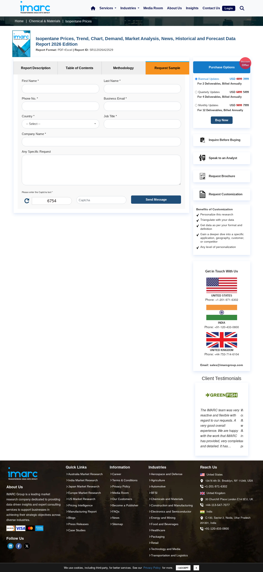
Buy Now (221, 120)
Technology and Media (165, 549)
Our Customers (122, 499)
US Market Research (81, 499)
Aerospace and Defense (166, 474)
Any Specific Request (36, 151)
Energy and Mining (163, 517)
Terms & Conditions (124, 480)
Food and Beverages (164, 524)
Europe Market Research (84, 492)
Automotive (158, 486)
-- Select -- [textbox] (33, 124)
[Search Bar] (242, 8)
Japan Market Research (83, 486)
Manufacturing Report (82, 511)
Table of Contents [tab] (79, 68)
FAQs (115, 511)
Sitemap (117, 524)
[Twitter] (27, 546)
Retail (154, 542)
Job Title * (110, 116)
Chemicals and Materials (167, 499)
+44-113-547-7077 (217, 505)
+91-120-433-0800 (216, 528)
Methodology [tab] (123, 68)
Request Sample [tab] (167, 68)
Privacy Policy (152, 568)
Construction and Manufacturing (172, 505)
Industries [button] (128, 8)
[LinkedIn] (10, 546)
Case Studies (76, 530)
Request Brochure (222, 176)
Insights (192, 8)
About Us (174, 8)
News (115, 517)
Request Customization (225, 194)
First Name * (30, 81)
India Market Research (83, 480)
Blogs (71, 517)
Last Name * (112, 81)
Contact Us (211, 8)
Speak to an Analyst (223, 158)
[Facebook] (19, 546)
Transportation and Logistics (169, 555)
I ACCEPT (183, 567)
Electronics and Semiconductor (171, 511)
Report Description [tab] (36, 68)
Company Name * (34, 134)
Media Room (153, 8)
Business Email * (115, 98)
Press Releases (78, 524)
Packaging (158, 536)
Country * (28, 116)
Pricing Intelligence (80, 505)
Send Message (156, 199)
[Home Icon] (93, 8)
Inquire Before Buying (224, 140)
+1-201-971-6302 (215, 486)
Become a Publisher (125, 505)
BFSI (154, 492)
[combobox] (60, 123)
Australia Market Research (85, 474)
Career (116, 474)
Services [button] (106, 8)
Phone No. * (30, 98)
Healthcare (158, 530)
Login (229, 8)
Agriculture (158, 480)
